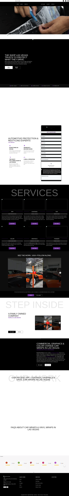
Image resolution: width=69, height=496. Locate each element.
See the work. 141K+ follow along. (34, 255)
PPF (12, 211)
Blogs (20, 481)
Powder (56, 238)
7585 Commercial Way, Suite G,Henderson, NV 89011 (10, 479)
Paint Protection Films (39, 483)
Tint (56, 211)
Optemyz (35, 494)
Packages (21, 483)
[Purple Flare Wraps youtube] (7, 487)
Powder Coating (38, 485)
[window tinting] (56, 224)
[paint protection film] (12, 224)
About (21, 479)
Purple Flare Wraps (34, 4)
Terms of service (40, 494)
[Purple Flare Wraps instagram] (5, 487)
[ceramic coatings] (34, 224)
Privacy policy (46, 494)
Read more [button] (7, 469)
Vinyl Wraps (37, 481)
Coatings (34, 211)
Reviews (21, 487)
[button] (60, 273)
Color (12, 238)
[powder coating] (56, 248)
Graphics (34, 238)
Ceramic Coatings (38, 479)
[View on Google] (7, 463)
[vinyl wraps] (12, 248)
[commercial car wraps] (34, 248)
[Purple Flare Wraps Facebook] (4, 487)
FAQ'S (20, 485)
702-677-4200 (17, 1)
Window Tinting (38, 487)
